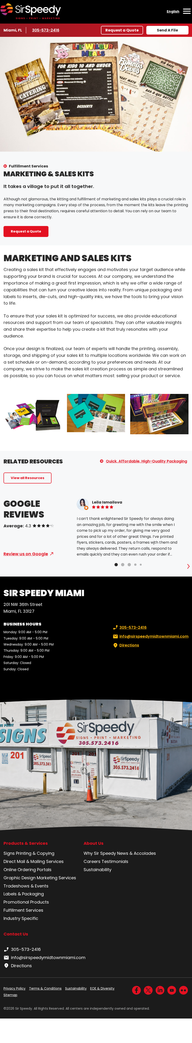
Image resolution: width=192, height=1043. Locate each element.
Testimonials (115, 861)
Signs (9, 853)
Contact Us (16, 934)
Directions (129, 645)
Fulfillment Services (28, 166)
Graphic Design (20, 878)
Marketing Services (56, 878)
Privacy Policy (15, 988)
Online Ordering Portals (28, 870)
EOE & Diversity (102, 988)
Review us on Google (26, 554)
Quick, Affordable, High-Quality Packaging (146, 461)
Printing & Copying (35, 853)
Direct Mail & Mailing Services (34, 861)
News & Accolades (136, 853)
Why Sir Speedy (100, 853)
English (173, 11)
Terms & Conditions (45, 988)
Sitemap (10, 995)
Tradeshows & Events (26, 886)
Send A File (167, 30)
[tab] (116, 564)
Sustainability (97, 870)
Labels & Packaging (24, 894)
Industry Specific (21, 918)
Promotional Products (26, 902)
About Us (93, 843)
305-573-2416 (46, 30)
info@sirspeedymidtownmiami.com (153, 636)
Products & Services (26, 843)
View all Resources (27, 478)
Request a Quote (122, 30)
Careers (92, 861)
